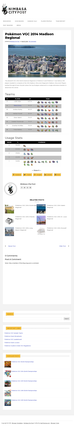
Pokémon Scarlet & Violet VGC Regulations (18, 345)
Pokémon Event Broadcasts (13, 336)
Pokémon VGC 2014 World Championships (24, 371)
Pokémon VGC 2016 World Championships (24, 390)
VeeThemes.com (45, 423)
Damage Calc (32, 21)
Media (19, 25)
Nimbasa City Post (14, 41)
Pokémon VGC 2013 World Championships (24, 381)
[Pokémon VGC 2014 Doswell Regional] (41, 231)
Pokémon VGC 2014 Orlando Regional (25, 217)
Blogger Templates (17, 423)
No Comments (32, 41)
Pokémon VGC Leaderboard (13, 339)
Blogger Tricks (55, 423)
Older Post (62, 246)
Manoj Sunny (17, 105)
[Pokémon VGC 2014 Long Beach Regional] (9, 231)
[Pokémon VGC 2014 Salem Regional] (41, 208)
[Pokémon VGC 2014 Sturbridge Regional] (9, 208)
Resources (7, 21)
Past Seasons (8, 25)
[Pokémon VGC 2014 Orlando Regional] (9, 220)
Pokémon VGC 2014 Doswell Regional (56, 229)
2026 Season (19, 21)
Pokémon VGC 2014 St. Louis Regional (57, 217)
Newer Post (12, 246)
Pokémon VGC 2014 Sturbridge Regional (26, 206)
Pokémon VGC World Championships (22, 361)
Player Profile (46, 21)
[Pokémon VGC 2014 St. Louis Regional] (41, 220)
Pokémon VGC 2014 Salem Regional (56, 206)
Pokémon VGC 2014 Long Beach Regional (24, 229)
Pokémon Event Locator (12, 342)
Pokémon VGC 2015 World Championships (24, 400)
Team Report (60, 21)
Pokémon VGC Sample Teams (14, 333)
